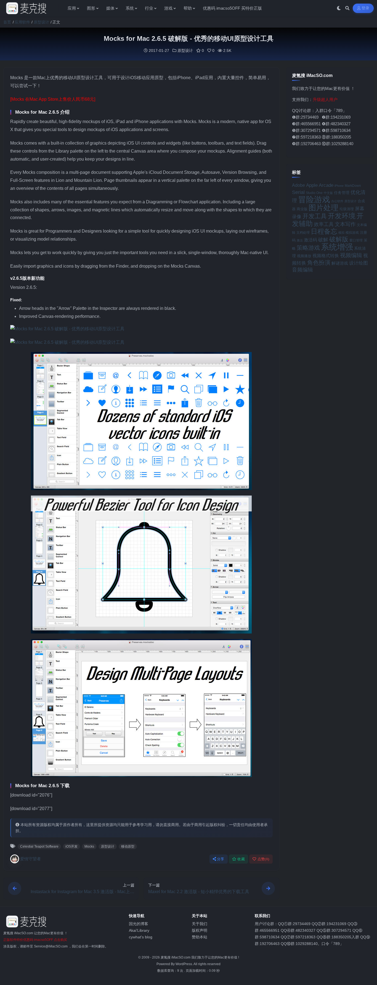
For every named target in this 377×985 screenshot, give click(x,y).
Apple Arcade (319, 185)
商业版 (302, 209)
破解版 (338, 239)
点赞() (263, 859)
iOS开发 (71, 846)
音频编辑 (302, 270)
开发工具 (314, 216)
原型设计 (41, 22)
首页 (7, 22)
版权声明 (199, 930)
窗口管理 (356, 240)
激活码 (310, 239)
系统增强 (337, 247)
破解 (323, 240)
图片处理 (323, 208)
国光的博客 (138, 924)
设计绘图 (358, 263)
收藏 (241, 859)
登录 (366, 8)
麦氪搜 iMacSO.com (176, 957)
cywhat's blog (140, 937)
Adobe (298, 185)
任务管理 (341, 193)
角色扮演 (318, 262)
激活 (300, 240)
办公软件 (337, 201)
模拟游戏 (352, 232)
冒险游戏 (314, 199)
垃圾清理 (346, 209)
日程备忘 (324, 231)
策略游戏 (308, 247)
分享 (220, 859)
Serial (298, 192)
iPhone (339, 185)
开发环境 (341, 216)
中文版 (328, 193)
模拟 (341, 232)
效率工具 (324, 224)
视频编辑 (351, 255)
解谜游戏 (339, 263)
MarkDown (353, 186)
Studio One (314, 193)
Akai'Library (139, 930)
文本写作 (345, 224)
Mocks (89, 846)
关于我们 (199, 924)
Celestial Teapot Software (39, 846)
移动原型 (127, 846)
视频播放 (304, 256)
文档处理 (303, 233)
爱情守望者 (30, 858)
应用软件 (22, 22)
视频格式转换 (325, 255)
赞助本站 (199, 937)
